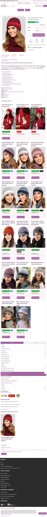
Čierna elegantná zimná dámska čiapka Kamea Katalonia (37, 183)
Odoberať (4, 454)
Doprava (41, 0)
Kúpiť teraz (6, 138)
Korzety (3, 385)
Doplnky (3, 387)
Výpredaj (3, 389)
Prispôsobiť (42, 515)
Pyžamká (3, 346)
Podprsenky (4, 366)
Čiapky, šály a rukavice (6, 372)
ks (32, 35)
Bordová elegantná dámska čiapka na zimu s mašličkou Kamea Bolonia (8, 264)
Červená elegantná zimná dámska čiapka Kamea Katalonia (7, 439)
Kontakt (45, 0)
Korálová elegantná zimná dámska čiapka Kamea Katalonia (37, 144)
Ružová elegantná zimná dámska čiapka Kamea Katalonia (23, 144)
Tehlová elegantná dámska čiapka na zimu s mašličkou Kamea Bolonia (8, 222)
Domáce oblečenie (5, 358)
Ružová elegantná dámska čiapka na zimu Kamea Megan (23, 303)
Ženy (12, 342)
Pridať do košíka (39, 35)
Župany (2, 364)
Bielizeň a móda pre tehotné (7, 368)
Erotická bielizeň (5, 356)
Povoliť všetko (42, 513)
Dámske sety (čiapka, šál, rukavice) (9, 380)
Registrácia (28, 3)
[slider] (14, 56)
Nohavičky (3, 350)
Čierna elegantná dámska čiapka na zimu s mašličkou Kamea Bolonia (37, 222)
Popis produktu (4, 59)
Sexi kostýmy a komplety (6, 383)
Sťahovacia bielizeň (5, 360)
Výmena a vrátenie (36, 0)
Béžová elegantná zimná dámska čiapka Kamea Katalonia (8, 183)
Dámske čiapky (4, 374)
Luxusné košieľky (5, 362)
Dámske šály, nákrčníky (6, 376)
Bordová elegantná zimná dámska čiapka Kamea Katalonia (8, 144)
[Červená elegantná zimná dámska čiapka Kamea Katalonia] (14, 34)
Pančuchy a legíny (5, 354)
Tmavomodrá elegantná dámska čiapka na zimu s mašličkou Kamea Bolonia (23, 222)
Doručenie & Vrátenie (13, 59)
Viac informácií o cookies (5, 515)
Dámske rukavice (5, 378)
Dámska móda (4, 352)
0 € (45, 5)
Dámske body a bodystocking (7, 370)
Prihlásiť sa (21, 3)
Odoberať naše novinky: (5, 447)
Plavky (2, 344)
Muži (35, 342)
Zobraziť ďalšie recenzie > (5, 409)
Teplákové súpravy (5, 348)
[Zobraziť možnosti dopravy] (11, 397)
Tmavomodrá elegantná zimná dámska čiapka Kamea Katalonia (22, 183)
